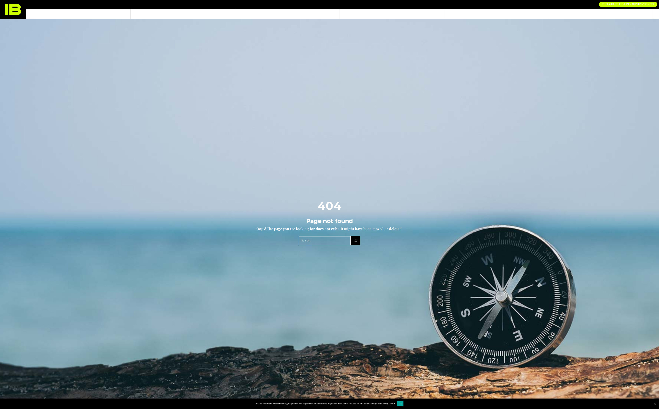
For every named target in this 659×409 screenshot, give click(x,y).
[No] (654, 403)
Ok (400, 403)
